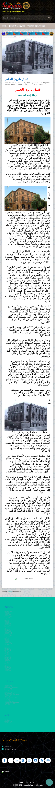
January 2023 (8, 614)
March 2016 (7, 669)
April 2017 (7, 665)
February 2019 (8, 649)
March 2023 (7, 613)
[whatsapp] (29, 760)
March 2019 (7, 648)
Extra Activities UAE (39, 37)
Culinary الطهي (8, 688)
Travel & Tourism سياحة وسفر (12, 702)
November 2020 (8, 633)
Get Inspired (7, 32)
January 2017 (8, 668)
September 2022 (8, 616)
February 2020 (8, 642)
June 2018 (7, 652)
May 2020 (7, 639)
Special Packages (9, 37)
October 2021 (8, 625)
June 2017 (7, 662)
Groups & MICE (42, 32)
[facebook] (4, 760)
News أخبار (7, 696)
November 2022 (8, 615)
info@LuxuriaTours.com (10, 749)
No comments (38, 84)
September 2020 (8, 636)
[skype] (42, 760)
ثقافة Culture (7, 704)
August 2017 (7, 660)
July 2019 (7, 645)
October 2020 (8, 634)
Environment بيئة (8, 692)
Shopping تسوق (8, 699)
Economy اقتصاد (8, 690)
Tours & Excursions (36, 26)
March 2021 (7, 629)
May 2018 (7, 653)
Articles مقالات (8, 685)
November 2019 (8, 643)
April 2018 (7, 655)
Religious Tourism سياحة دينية (11, 697)
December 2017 (8, 657)
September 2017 (8, 659)
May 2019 (7, 647)
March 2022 (7, 622)
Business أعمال (8, 686)
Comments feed (8, 721)
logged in (10, 591)
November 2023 (8, 611)
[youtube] (23, 760)
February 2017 (8, 667)
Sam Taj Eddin (32, 82)
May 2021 (7, 627)
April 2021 (7, 628)
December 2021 (8, 624)
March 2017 (7, 666)
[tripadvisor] (48, 760)
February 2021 (8, 630)
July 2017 (7, 661)
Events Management (24, 32)
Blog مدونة (30, 782)
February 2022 (8, 623)
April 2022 (7, 621)
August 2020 (7, 637)
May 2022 (7, 620)
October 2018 (8, 650)
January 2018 (8, 656)
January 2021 (8, 631)
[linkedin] (17, 760)
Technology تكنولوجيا (9, 701)
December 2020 (8, 632)
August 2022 (7, 618)
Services (23, 37)
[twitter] (11, 760)
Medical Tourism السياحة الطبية (12, 694)
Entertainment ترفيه (9, 691)
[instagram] (35, 760)
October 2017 (8, 658)
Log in (6, 719)
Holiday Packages (17, 26)
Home (4, 26)
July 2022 (7, 619)
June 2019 (7, 646)
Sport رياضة (7, 700)
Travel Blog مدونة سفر (10, 703)
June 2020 (7, 638)
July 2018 (7, 651)
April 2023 (7, 612)
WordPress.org (8, 722)
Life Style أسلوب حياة (10, 693)
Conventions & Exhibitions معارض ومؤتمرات (15, 687)
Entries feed (7, 720)
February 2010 (8, 670)
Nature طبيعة (8, 695)
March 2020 (7, 641)
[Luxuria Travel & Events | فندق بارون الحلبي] (16, 5)
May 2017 (7, 664)
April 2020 (7, 640)
